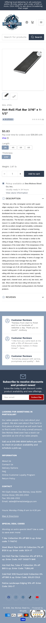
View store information (17, 193)
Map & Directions (10, 516)
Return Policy (8, 478)
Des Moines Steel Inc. (20, 608)
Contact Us (7, 464)
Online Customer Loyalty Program (18, 475)
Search (38, 37)
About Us (6, 461)
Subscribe (36, 397)
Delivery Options (10, 468)
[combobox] (23, 37)
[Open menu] (41, 22)
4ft (13, 148)
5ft (21, 148)
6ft (28, 148)
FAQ (4, 471)
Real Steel (7, 105)
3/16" (6, 157)
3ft (5, 148)
